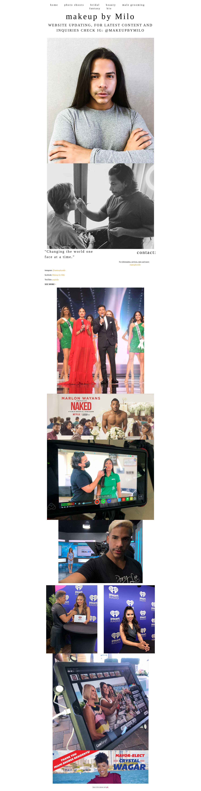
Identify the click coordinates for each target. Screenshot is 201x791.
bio (109, 8)
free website (100, 787)
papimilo (55, 280)
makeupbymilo (135, 265)
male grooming (133, 4)
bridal (95, 4)
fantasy (94, 8)
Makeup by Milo (58, 275)
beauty (111, 4)
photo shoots (74, 4)
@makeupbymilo (59, 270)
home (54, 4)
